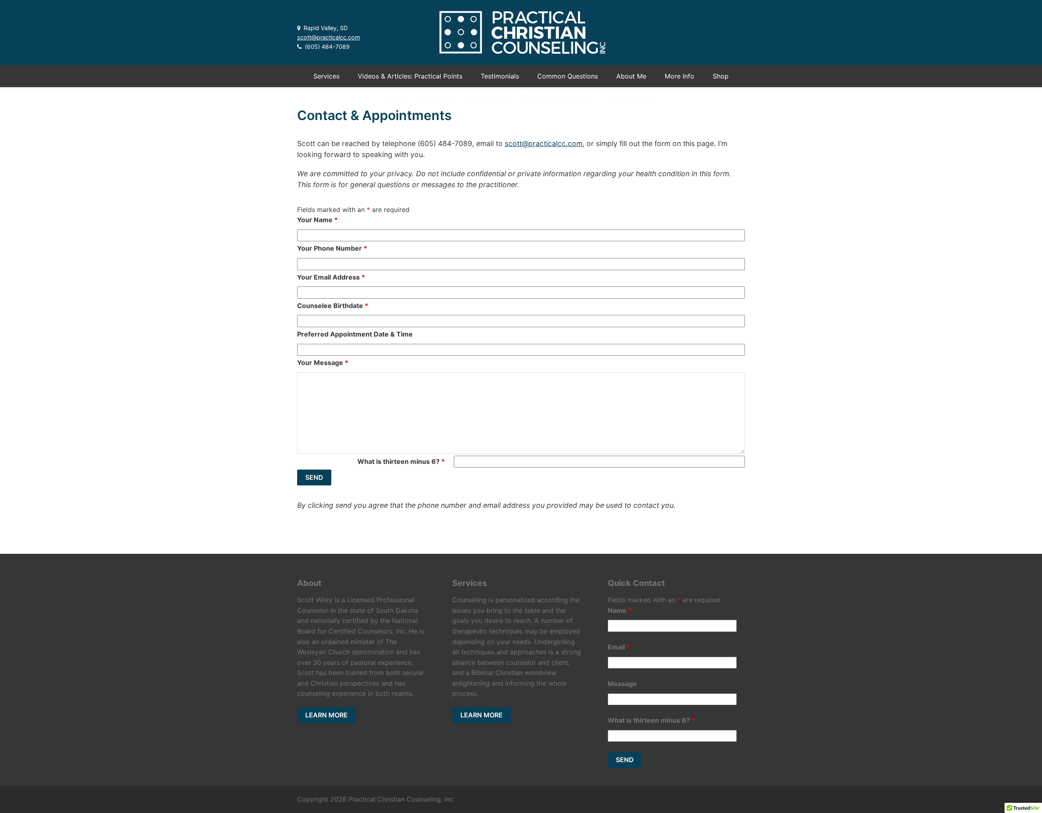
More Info (679, 76)
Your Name (317, 220)
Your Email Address (331, 277)
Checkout (436, 98)
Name (620, 610)
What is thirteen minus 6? (401, 461)
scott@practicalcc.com (328, 37)
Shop (721, 76)
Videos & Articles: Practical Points (410, 76)
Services (326, 76)
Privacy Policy (632, 98)
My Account (487, 98)
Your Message (322, 362)
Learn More (326, 715)
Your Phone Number (332, 248)
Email (619, 647)
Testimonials (500, 76)
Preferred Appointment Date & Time (355, 334)
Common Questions (567, 76)
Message (622, 684)
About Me (631, 76)
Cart (396, 98)
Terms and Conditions (558, 98)
